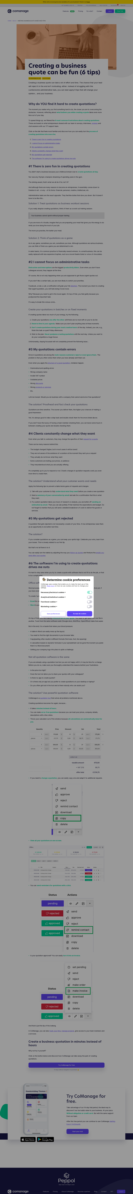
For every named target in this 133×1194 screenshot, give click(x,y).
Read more (50, 586)
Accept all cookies (79, 614)
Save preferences (53, 614)
